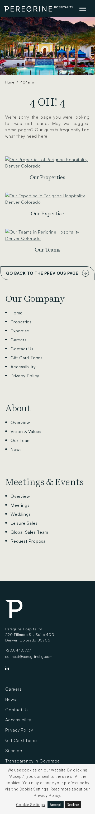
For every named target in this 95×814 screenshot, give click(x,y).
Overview (20, 422)
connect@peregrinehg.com (28, 656)
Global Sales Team (29, 532)
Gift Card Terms (27, 357)
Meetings (20, 505)
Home (9, 82)
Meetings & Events (44, 482)
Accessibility (23, 366)
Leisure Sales (24, 523)
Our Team (21, 440)
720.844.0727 (18, 650)
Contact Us (22, 348)
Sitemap (13, 750)
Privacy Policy (25, 375)
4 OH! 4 (47, 102)
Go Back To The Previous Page (42, 273)
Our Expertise (47, 214)
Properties (21, 321)
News (16, 449)
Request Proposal (29, 541)
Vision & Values (26, 431)
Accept (55, 805)
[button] (82, 8)
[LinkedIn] (7, 669)
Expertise (20, 330)
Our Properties (47, 177)
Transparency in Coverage (32, 761)
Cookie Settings (30, 805)
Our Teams (47, 250)
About (18, 408)
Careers (19, 339)
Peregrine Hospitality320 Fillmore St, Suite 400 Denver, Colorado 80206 (29, 634)
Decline (73, 805)
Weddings (21, 514)
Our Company (35, 298)
